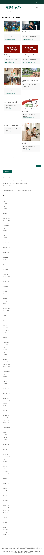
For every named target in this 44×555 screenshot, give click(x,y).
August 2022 (5, 315)
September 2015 (6, 515)
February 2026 (6, 213)
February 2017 (6, 473)
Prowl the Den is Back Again (10, 33)
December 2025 (6, 218)
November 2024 (6, 250)
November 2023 (6, 279)
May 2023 (5, 293)
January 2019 (6, 417)
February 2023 (6, 301)
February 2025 (6, 242)
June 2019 (5, 408)
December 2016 (6, 478)
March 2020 (5, 386)
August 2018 (5, 430)
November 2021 (6, 337)
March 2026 (5, 211)
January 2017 (6, 476)
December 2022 (6, 306)
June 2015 (5, 522)
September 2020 (6, 371)
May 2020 (5, 381)
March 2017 (5, 471)
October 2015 (6, 512)
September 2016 (6, 486)
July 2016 (5, 490)
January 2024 (6, 274)
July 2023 (5, 288)
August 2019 (5, 403)
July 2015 (5, 520)
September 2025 (6, 225)
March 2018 (5, 442)
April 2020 (5, 383)
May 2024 (5, 264)
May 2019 (5, 410)
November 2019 (6, 395)
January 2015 (6, 534)
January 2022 (6, 332)
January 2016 (6, 505)
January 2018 (6, 447)
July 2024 (5, 259)
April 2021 (5, 354)
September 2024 (6, 254)
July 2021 (5, 347)
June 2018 (5, 434)
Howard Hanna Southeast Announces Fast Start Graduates (15, 183)
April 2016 (5, 498)
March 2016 (5, 500)
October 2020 (6, 369)
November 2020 (6, 366)
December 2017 (6, 449)
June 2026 (5, 203)
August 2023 (5, 286)
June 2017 (5, 464)
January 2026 (6, 215)
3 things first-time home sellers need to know (31, 143)
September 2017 (6, 456)
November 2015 (6, 510)
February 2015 (6, 532)
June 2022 (5, 320)
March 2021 (5, 357)
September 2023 (6, 284)
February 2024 (6, 271)
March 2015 (5, 529)
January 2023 (6, 303)
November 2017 (6, 451)
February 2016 (6, 503)
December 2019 (6, 393)
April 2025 (5, 237)
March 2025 (5, 240)
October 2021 (5, 340)
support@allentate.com (28, 39)
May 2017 (5, 466)
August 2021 (5, 344)
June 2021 (5, 349)
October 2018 (6, 425)
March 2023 (5, 298)
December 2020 (6, 364)
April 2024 (5, 267)
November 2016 (6, 481)
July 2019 (5, 405)
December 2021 (6, 335)
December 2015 (6, 507)
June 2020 (5, 378)
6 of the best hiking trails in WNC (12, 125)
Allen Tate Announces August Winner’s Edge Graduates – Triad (11, 55)
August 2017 (5, 459)
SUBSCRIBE (7, 171)
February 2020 (6, 388)
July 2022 (5, 318)
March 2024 (5, 269)
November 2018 (6, 422)
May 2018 (5, 437)
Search (4, 164)
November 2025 (6, 220)
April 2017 (5, 468)
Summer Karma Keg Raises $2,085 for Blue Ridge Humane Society (17, 190)
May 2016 (5, 495)
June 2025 (5, 233)
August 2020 (5, 374)
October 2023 (6, 281)
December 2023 (6, 276)
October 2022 (6, 310)
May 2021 (5, 352)
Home (4, 11)
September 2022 (6, 313)
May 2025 (5, 235)
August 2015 (5, 517)
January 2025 (6, 245)
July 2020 (5, 376)
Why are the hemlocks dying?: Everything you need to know (11, 102)
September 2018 (6, 427)
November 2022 (6, 308)
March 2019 (5, 413)
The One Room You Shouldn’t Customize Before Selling (14, 180)
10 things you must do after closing (12, 87)
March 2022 (5, 327)
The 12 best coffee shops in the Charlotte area (29, 32)
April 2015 (5, 527)
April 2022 (5, 325)
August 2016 (5, 488)
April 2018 (5, 439)
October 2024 (6, 252)
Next (13, 157)
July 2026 (5, 201)
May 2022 (5, 323)
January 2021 (6, 361)
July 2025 (5, 230)
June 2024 (5, 262)
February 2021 (6, 359)
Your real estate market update (9, 188)
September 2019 (6, 400)
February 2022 (6, 330)
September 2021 (6, 342)
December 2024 (6, 247)
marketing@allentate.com (10, 39)
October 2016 (6, 483)
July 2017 (5, 461)
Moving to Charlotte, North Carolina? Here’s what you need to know (30, 80)
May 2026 (5, 206)
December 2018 (6, 420)
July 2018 (5, 432)
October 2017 (5, 454)
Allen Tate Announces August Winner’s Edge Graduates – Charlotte (31, 55)
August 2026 (5, 198)
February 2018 (6, 444)
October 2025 (6, 223)
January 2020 (6, 391)
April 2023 (5, 296)
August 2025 (5, 228)
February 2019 (6, 415)
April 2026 (5, 208)
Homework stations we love (9, 185)
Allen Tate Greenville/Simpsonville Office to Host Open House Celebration (30, 110)
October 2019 (6, 398)
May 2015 (5, 524)
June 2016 (5, 493)
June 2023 (5, 291)
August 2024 (5, 257)
